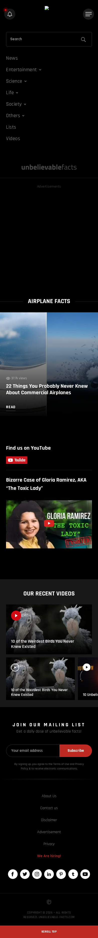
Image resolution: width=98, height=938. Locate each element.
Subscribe (76, 750)
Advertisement (49, 832)
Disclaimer (49, 820)
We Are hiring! (49, 856)
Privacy (49, 844)
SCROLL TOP (49, 932)
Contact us (49, 808)
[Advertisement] (49, 238)
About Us (49, 796)
